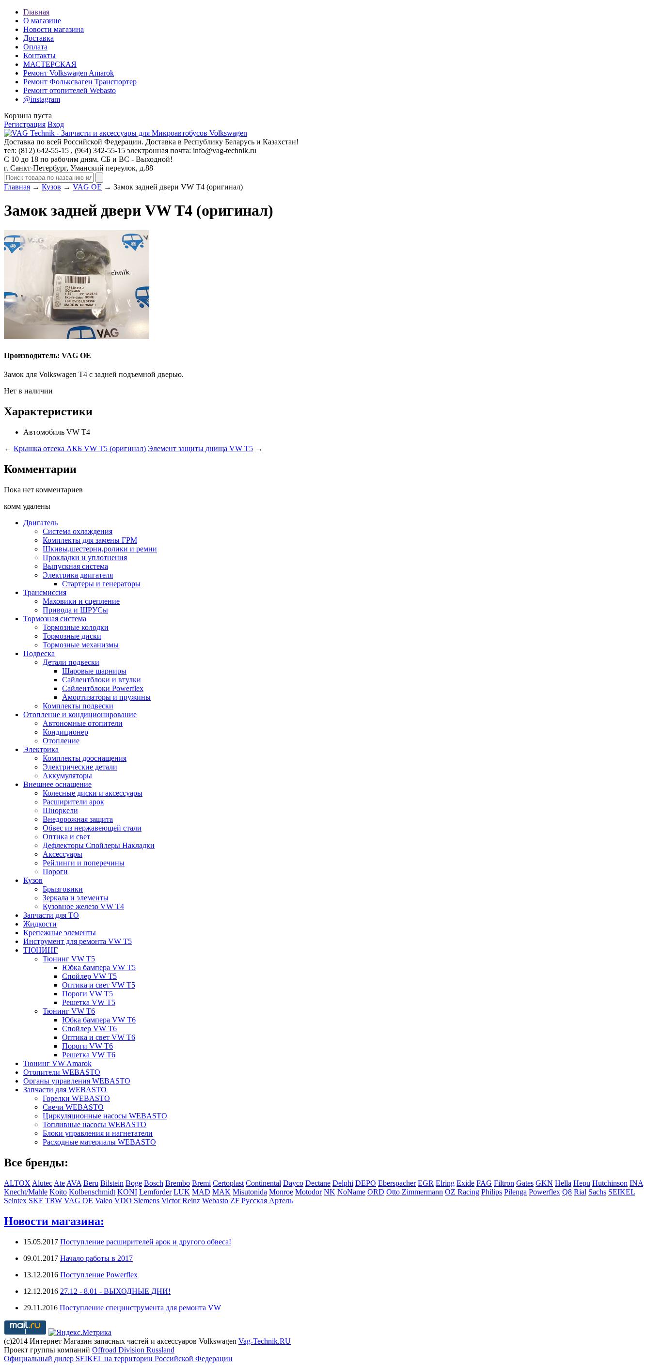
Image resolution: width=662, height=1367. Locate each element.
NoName (351, 1192)
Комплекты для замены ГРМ (90, 540)
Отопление (61, 741)
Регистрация (25, 124)
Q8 (567, 1192)
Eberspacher (397, 1183)
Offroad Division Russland (133, 1350)
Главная (36, 12)
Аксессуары (62, 854)
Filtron (504, 1183)
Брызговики (63, 889)
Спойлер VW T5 (89, 976)
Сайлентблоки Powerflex (102, 688)
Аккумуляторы (67, 775)
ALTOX (17, 1183)
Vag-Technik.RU (264, 1341)
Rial (580, 1192)
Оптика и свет (66, 837)
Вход (55, 124)
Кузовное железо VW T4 (83, 906)
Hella (563, 1183)
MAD (201, 1192)
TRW (53, 1200)
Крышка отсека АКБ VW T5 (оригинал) (80, 448)
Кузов (51, 187)
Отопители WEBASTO (61, 1072)
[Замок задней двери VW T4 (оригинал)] (76, 336)
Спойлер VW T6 (89, 1028)
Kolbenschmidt (92, 1192)
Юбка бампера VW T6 (99, 1020)
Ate (59, 1183)
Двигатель (40, 523)
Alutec (42, 1183)
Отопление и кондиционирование (80, 714)
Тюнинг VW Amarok (57, 1063)
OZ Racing (462, 1192)
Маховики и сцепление (81, 601)
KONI (127, 1192)
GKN (544, 1183)
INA (636, 1183)
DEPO (365, 1183)
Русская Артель (267, 1200)
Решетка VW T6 (88, 1055)
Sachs (597, 1192)
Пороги (55, 871)
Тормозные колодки (76, 627)
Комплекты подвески (78, 706)
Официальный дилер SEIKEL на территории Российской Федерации (118, 1358)
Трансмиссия (44, 592)
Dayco (293, 1183)
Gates (525, 1183)
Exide (465, 1183)
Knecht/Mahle (25, 1192)
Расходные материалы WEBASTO (99, 1142)
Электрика (41, 749)
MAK (221, 1192)
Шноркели (60, 810)
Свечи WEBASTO (73, 1107)
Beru (90, 1183)
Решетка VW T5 (88, 1002)
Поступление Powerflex (99, 1275)
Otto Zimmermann (414, 1192)
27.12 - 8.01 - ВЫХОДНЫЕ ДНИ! (115, 1291)
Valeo (103, 1200)
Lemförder (155, 1192)
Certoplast (228, 1183)
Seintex (15, 1200)
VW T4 (78, 432)
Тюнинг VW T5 (69, 959)
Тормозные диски (72, 636)
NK (329, 1192)
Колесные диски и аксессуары (92, 793)
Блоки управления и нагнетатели (98, 1133)
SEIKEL (621, 1192)
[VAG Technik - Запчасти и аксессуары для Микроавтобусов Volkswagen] (125, 133)
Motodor (308, 1192)
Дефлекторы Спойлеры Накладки (99, 845)
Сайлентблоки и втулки (101, 680)
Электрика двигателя (78, 575)
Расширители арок (73, 802)
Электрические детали (80, 767)
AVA (73, 1183)
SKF (36, 1200)
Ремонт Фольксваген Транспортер (80, 82)
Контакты (39, 55)
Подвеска (39, 653)
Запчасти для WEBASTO (65, 1089)
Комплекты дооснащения (84, 758)
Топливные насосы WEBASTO (94, 1124)
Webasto (215, 1200)
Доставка (38, 38)
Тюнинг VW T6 (69, 1011)
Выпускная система (75, 566)
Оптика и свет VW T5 (98, 985)
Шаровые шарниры (94, 671)
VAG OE (87, 187)
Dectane (318, 1183)
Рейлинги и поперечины (84, 863)
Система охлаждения (77, 531)
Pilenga (515, 1192)
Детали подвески (71, 662)
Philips (491, 1192)
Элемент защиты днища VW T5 (200, 448)
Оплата (35, 47)
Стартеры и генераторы (101, 584)
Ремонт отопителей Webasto (69, 90)
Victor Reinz (180, 1200)
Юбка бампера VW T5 (99, 967)
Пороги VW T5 (87, 994)
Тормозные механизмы (81, 645)
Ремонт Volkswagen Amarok (68, 73)
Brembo (177, 1183)
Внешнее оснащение (57, 784)
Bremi (201, 1183)
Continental (263, 1183)
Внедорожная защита (78, 819)
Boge (134, 1183)
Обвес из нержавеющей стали (92, 828)
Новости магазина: (54, 1221)
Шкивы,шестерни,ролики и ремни (100, 549)
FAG (484, 1183)
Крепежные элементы (59, 932)
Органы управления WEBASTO (76, 1081)
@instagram (41, 99)
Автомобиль (43, 432)
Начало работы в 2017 (96, 1258)
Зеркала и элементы (76, 898)
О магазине (42, 20)
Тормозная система (54, 618)
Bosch (153, 1183)
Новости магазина (53, 29)
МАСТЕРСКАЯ (50, 64)
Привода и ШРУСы (75, 610)
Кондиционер (65, 732)
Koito (58, 1192)
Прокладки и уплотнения (85, 557)
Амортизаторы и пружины (106, 697)
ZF (234, 1200)
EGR (426, 1183)
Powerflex (544, 1192)
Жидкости (40, 924)
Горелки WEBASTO (76, 1098)
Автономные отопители (83, 723)
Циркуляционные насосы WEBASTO (105, 1116)
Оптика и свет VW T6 (98, 1037)
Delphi (342, 1183)
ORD (375, 1192)
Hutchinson (610, 1183)
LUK (181, 1192)
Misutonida (250, 1192)
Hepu (581, 1183)
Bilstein (112, 1183)
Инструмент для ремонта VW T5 (77, 941)
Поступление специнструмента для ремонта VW (140, 1308)
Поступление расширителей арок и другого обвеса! (145, 1242)
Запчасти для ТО (51, 915)
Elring (445, 1183)
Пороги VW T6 (87, 1046)
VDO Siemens (136, 1200)
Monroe (281, 1192)
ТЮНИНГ (40, 950)
